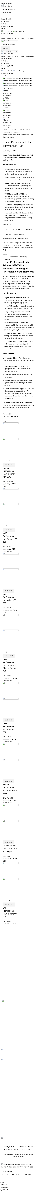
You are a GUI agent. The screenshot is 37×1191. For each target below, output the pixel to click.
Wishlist (4, 1127)
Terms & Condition (7, 1096)
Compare (4, 1124)
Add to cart (17, 229)
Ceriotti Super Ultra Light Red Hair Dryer (10, 849)
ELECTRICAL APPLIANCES (19, 130)
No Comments (28, 1054)
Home (5, 130)
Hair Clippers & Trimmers (11, 132)
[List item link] (18, 1031)
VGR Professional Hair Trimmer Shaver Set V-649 (9, 665)
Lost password (6, 1131)
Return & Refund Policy (9, 1103)
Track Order (5, 1120)
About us (4, 1072)
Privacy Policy (6, 1093)
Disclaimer (5, 1089)
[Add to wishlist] (15, 456)
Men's (22, 248)
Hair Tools (6, 248)
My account (5, 1109)
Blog (3, 1079)
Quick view (10, 456)
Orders (3, 1116)
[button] (9, 465)
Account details (6, 1113)
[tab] (14, 257)
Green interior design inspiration (24, 1060)
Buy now (29, 229)
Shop (3, 1076)
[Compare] (5, 456)
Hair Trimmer (14, 248)
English (8, 41)
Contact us (5, 1083)
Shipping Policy (6, 1100)
